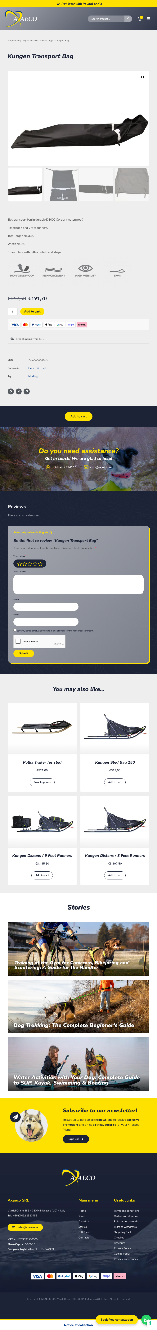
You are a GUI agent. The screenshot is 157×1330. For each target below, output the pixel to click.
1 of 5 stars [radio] (19, 564)
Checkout (119, 1237)
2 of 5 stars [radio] (24, 564)
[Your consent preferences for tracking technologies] (150, 1323)
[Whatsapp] (146, 1320)
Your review (20, 571)
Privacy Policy (122, 1248)
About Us (84, 1221)
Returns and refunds (126, 1221)
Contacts (83, 1237)
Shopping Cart (122, 1232)
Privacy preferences (126, 1258)
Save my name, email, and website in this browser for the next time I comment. (55, 630)
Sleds (31, 40)
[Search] (128, 19)
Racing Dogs (20, 40)
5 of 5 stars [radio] (40, 564)
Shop (10, 40)
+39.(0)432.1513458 (25, 1215)
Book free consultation (117, 1320)
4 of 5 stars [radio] (35, 564)
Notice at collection (78, 1325)
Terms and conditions (126, 1210)
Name (17, 599)
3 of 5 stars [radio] (30, 564)
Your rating (19, 556)
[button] (142, 77)
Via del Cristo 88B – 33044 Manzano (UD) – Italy (36, 1210)
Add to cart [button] (115, 782)
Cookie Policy (122, 1253)
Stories (82, 1226)
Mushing (33, 376)
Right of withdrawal (125, 1226)
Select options (42, 782)
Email (16, 614)
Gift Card (84, 1232)
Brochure (119, 1242)
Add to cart (32, 311)
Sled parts (40, 40)
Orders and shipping (126, 1216)
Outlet (31, 368)
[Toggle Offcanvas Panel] (146, 19)
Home (82, 1210)
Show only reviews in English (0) (32, 532)
